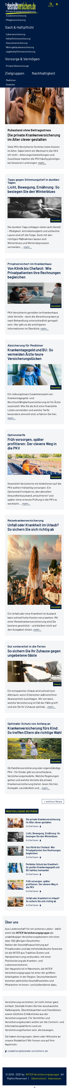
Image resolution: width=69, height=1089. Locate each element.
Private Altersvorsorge (17, 65)
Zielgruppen (14, 73)
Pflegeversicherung (15, 19)
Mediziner (11, 80)
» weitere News (53, 801)
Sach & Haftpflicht (19, 27)
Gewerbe (10, 84)
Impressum (54, 1078)
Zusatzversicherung (16, 15)
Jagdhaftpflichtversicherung (20, 51)
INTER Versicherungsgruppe (42, 1074)
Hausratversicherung (16, 42)
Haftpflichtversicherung (18, 38)
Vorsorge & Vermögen (22, 59)
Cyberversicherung (15, 34)
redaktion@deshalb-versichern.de (27, 1050)
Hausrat (57, 684)
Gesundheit (56, 220)
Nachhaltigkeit (43, 73)
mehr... (42, 162)
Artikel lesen (32, 826)
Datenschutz (38, 1078)
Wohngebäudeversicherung (20, 47)
